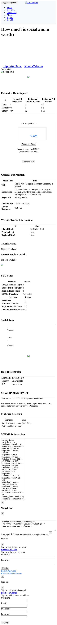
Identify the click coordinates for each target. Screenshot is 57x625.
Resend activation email (11, 573)
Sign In (10, 17)
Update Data (13, 66)
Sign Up (10, 20)
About (9, 15)
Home (9, 7)
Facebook (5, 549)
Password (5, 560)
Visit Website (33, 66)
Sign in (5, 568)
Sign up (5, 622)
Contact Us (11, 12)
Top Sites (11, 10)
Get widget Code (28, 144)
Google (13, 549)
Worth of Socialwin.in (32, 129)
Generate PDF (28, 162)
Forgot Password (8, 571)
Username (5, 554)
